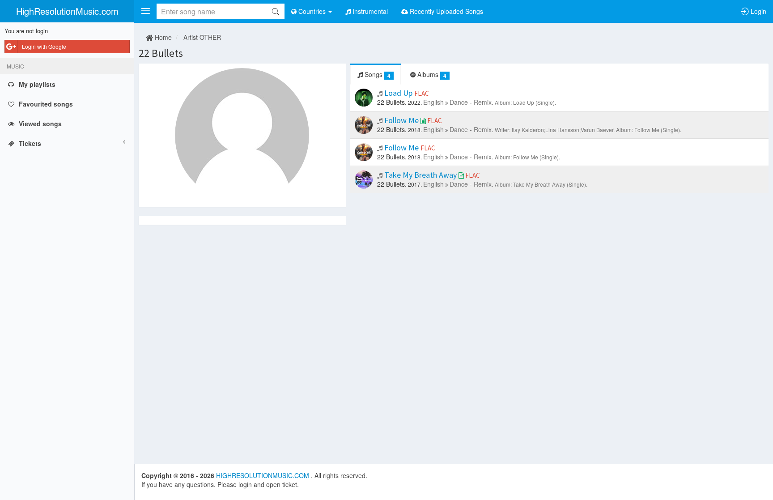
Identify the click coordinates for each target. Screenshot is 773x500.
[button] (145, 11)
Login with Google (44, 46)
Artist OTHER (202, 37)
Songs (377, 74)
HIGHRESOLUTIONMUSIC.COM (263, 475)
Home (162, 37)
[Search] (276, 11)
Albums (431, 74)
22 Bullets (161, 53)
